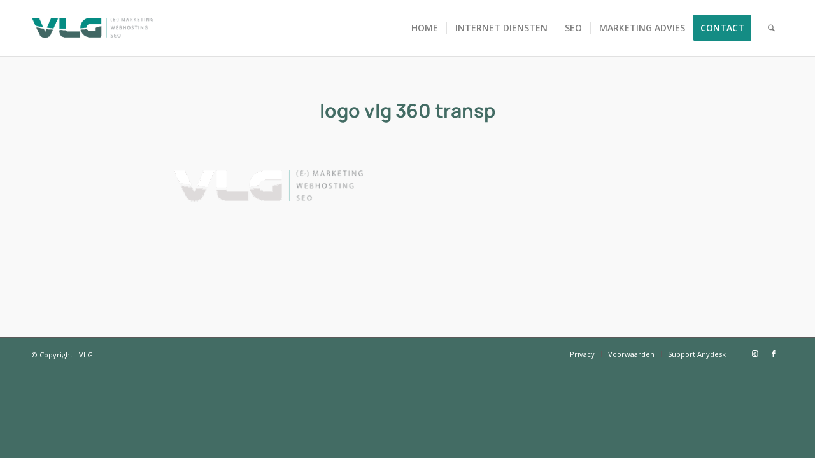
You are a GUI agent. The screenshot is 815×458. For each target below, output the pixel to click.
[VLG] (92, 28)
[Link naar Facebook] (773, 353)
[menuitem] (424, 28)
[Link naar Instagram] (754, 353)
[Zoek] (771, 28)
